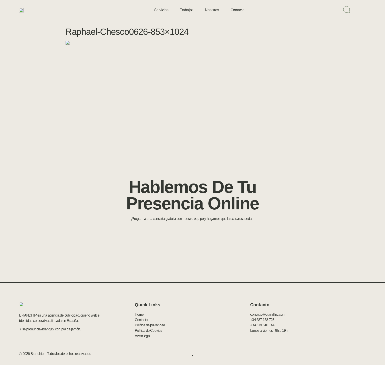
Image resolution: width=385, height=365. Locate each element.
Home (139, 314)
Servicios (161, 10)
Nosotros (212, 10)
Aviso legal (142, 336)
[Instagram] (363, 353)
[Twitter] (344, 353)
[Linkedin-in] (353, 353)
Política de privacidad (150, 325)
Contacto (237, 10)
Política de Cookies (148, 330)
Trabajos (186, 10)
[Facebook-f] (334, 353)
